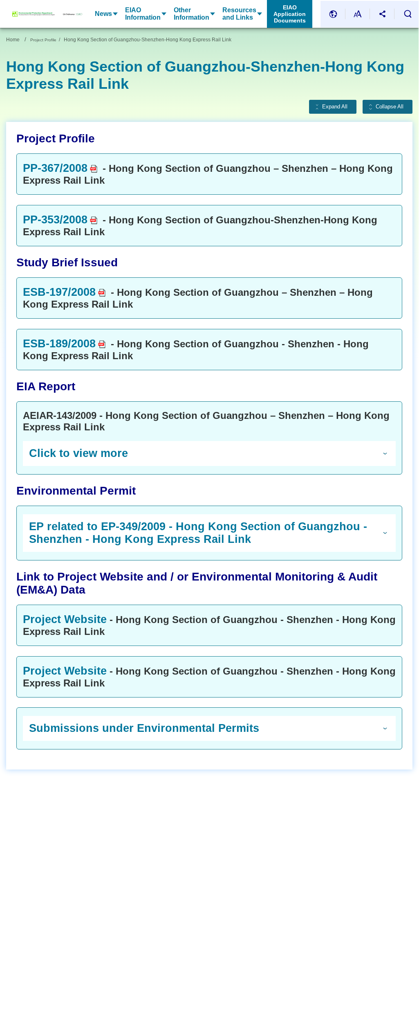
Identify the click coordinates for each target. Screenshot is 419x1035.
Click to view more (78, 453)
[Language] (333, 14)
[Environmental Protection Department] (33, 14)
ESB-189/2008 (59, 344)
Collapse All (389, 107)
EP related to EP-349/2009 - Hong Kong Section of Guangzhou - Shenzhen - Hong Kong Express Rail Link (198, 532)
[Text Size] (357, 14)
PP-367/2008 (55, 168)
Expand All (334, 107)
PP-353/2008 (55, 220)
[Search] (407, 14)
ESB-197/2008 (59, 292)
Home (13, 40)
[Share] (382, 14)
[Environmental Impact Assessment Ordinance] (68, 14)
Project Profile (43, 40)
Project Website (65, 619)
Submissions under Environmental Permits (144, 728)
